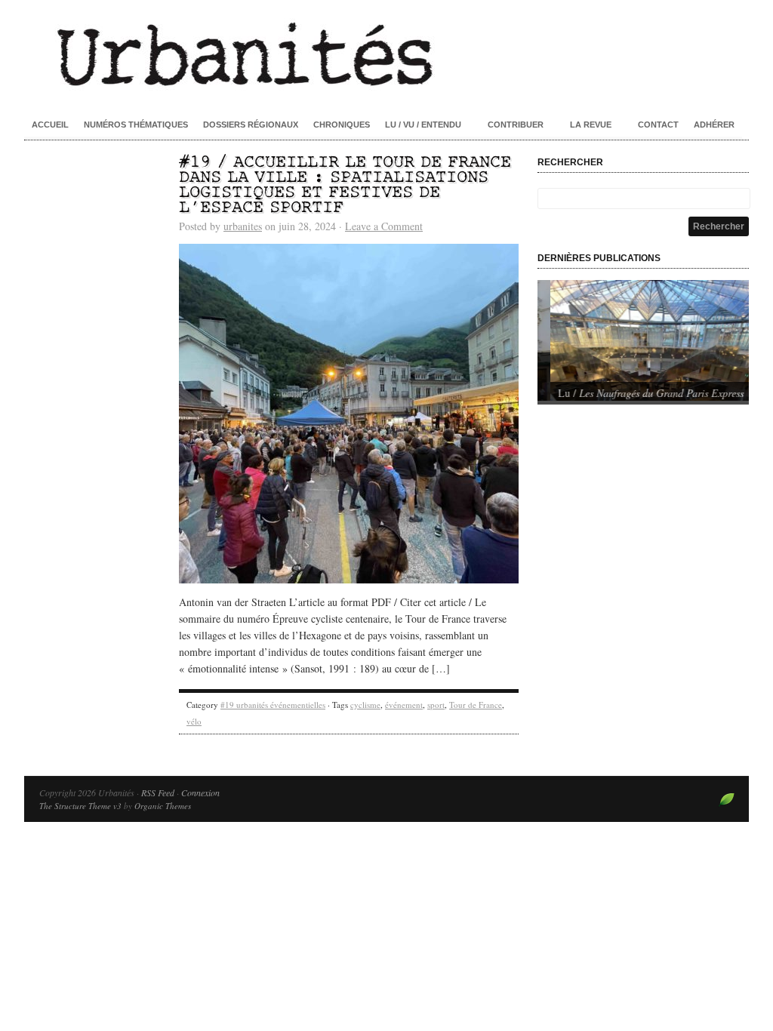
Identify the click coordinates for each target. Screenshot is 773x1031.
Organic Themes (162, 805)
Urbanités (386, 53)
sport (436, 704)
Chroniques (341, 124)
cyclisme (365, 704)
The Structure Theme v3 (80, 805)
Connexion (200, 792)
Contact (658, 124)
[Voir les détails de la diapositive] (643, 340)
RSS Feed (157, 792)
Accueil (50, 124)
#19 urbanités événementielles (272, 704)
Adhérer (714, 124)
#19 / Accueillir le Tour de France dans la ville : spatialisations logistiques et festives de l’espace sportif (345, 185)
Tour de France (475, 704)
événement (404, 704)
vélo (194, 721)
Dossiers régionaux (250, 124)
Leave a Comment (384, 226)
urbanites (242, 226)
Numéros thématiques (136, 124)
